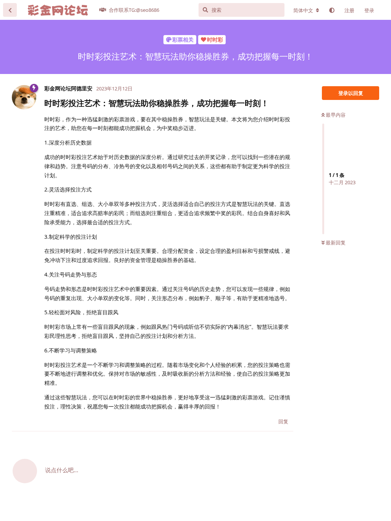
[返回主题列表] (10, 10)
